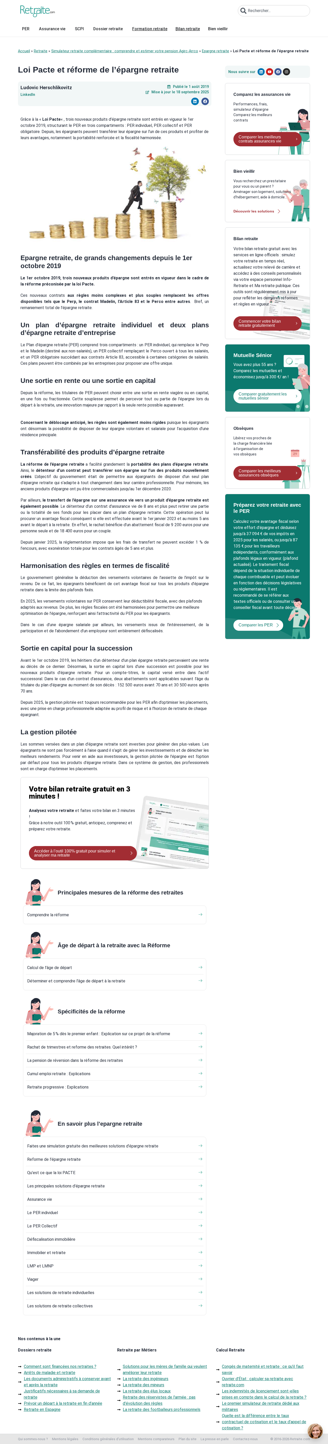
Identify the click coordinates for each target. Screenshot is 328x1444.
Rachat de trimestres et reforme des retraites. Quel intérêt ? (82, 1047)
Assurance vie (39, 1199)
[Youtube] (269, 71)
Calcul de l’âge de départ (49, 967)
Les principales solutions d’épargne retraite (66, 1186)
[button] (195, 101)
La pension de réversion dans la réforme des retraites (75, 1060)
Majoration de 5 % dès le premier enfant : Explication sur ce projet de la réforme (98, 1033)
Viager (32, 1279)
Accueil (24, 51)
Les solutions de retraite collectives (60, 1306)
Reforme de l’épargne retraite (54, 1159)
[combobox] (274, 10)
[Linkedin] (261, 71)
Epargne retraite (215, 51)
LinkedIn (27, 95)
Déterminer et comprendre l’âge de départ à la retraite (76, 981)
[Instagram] (286, 71)
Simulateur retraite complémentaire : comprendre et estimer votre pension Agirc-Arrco (124, 51)
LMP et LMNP (40, 1266)
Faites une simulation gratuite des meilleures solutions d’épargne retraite (92, 1146)
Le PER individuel (42, 1212)
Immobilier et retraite (46, 1252)
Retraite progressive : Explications (58, 1087)
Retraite (40, 51)
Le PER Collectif (42, 1226)
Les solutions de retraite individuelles (60, 1292)
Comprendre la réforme (48, 914)
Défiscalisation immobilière (51, 1239)
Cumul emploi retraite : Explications (58, 1073)
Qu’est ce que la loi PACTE (51, 1172)
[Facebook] (278, 71)
